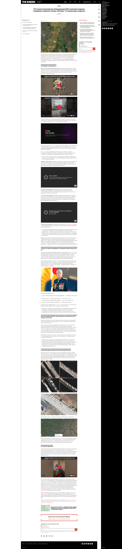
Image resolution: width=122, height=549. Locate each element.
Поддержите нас (87, 1)
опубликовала (52, 145)
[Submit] (76, 529)
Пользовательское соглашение (31, 543)
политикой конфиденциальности (61, 531)
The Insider (59, 13)
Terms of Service (46, 532)
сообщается (73, 191)
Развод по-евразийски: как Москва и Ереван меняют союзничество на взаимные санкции (87, 23)
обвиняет (43, 328)
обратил (50, 486)
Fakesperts (104, 22)
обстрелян (62, 438)
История (104, 17)
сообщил (45, 481)
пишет (44, 151)
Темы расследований (107, 21)
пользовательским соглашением (53, 531)
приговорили (43, 490)
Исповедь (104, 12)
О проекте (23, 543)
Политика (104, 8)
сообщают (64, 57)
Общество (104, 13)
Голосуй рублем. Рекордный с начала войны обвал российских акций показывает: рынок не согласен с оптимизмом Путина (87, 26)
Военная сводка (106, 5)
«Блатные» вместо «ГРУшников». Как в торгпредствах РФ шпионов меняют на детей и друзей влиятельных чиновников (87, 30)
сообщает (73, 252)
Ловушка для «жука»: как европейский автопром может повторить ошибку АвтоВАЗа (87, 37)
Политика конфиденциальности (43, 543)
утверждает (50, 59)
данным (59, 242)
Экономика (104, 16)
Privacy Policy (42, 532)
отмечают (58, 304)
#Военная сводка (43, 20)
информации (70, 224)
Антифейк (104, 9)
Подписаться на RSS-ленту (108, 25)
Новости (59, 6)
